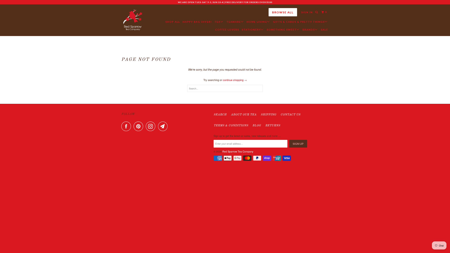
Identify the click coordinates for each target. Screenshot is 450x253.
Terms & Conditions (231, 125)
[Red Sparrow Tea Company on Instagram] (151, 126)
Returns (272, 125)
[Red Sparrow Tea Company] (132, 20)
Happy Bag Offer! (197, 21)
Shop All (172, 21)
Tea (217, 21)
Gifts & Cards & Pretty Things (299, 21)
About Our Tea (243, 114)
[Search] (317, 12)
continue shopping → (235, 80)
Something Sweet (282, 29)
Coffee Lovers (227, 29)
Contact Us (290, 114)
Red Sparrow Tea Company (237, 151)
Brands (309, 29)
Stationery (251, 29)
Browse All (283, 12)
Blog (256, 125)
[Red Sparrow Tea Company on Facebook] (127, 126)
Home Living (257, 21)
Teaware (233, 21)
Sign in (307, 12)
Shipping (268, 114)
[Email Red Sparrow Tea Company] (164, 126)
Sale (324, 29)
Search (220, 114)
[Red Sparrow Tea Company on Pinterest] (139, 126)
